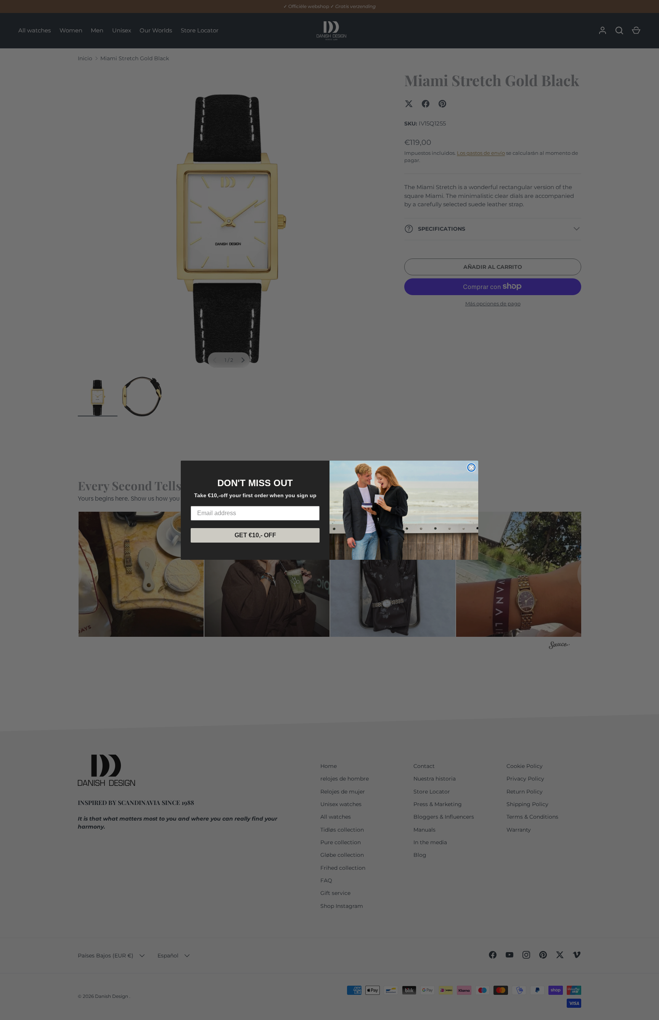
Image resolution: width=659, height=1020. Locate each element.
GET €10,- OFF (255, 535)
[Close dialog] (471, 467)
